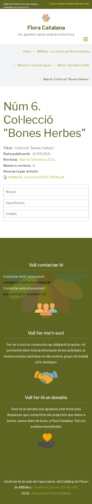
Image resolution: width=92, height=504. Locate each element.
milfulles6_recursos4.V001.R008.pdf (36, 177)
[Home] (46, 18)
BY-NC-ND (55, 487)
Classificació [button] (15, 203)
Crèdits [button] (11, 214)
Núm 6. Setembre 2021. (37, 160)
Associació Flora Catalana (51, 493)
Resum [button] (11, 192)
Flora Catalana (46, 27)
